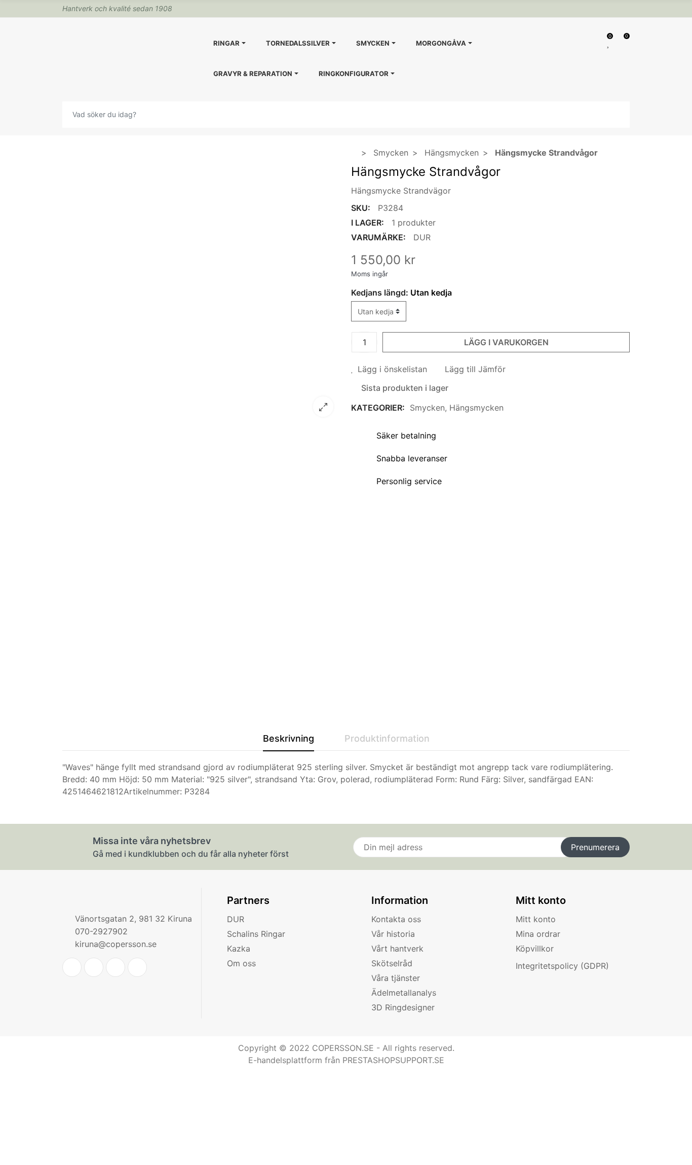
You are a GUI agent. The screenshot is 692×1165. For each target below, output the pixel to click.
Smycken (427, 408)
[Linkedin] (115, 967)
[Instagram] (137, 967)
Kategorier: (378, 408)
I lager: (367, 222)
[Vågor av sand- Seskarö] (201, 418)
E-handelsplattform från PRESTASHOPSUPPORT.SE (346, 1060)
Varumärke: (378, 237)
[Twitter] (72, 967)
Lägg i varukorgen (506, 342)
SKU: (360, 208)
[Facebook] (93, 967)
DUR (422, 237)
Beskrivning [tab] (288, 738)
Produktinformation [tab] (387, 738)
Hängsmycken (476, 408)
